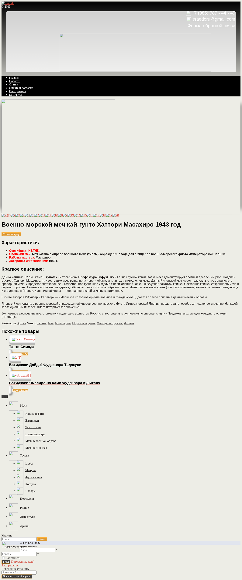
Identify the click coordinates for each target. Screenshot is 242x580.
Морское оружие (83, 323)
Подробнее (20, 390)
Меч (51, 323)
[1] (58, 212)
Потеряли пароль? (23, 561)
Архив (21, 323)
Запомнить (13, 558)
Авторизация (10, 565)
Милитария (63, 323)
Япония (129, 323)
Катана (42, 323)
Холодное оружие (109, 323)
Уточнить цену (11, 234)
